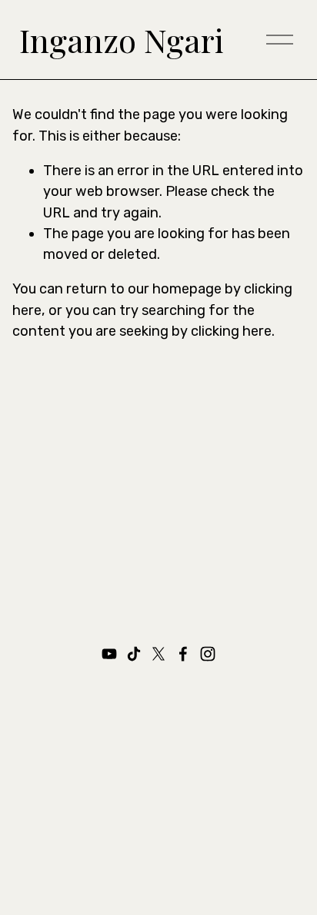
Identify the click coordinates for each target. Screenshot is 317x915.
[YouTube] (109, 653)
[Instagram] (207, 653)
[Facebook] (183, 653)
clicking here (231, 331)
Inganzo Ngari (121, 39)
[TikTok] (134, 653)
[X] (158, 653)
